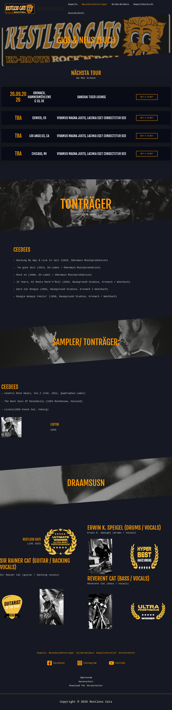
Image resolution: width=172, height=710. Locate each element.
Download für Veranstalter (86, 686)
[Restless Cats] (20, 9)
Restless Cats (50, 9)
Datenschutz (86, 681)
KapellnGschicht (143, 4)
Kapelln (73, 4)
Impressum (86, 677)
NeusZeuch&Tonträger (94, 4)
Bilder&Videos (120, 4)
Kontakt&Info (76, 13)
